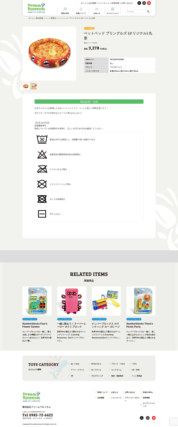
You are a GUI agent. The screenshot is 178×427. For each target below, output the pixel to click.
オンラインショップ (149, 404)
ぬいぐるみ (75, 364)
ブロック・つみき (118, 364)
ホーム (84, 3)
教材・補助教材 (117, 376)
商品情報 (39, 18)
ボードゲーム (96, 370)
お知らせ (114, 392)
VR (72, 376)
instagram (144, 3)
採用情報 (115, 3)
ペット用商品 (50, 18)
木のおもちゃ (96, 364)
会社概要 (92, 3)
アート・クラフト (77, 370)
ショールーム (104, 3)
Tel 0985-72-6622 (37, 414)
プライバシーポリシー (132, 399)
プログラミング (97, 376)
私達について (102, 392)
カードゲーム (116, 370)
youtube (149, 3)
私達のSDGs (148, 392)
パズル (134, 364)
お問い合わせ (127, 3)
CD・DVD (135, 370)
